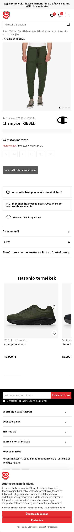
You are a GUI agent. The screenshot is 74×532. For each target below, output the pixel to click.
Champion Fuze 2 (15, 344)
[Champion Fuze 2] (31, 311)
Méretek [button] (22, 145)
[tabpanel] (37, 77)
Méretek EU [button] (9, 145)
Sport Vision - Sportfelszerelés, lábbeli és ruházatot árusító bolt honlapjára (35, 33)
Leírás (6, 242)
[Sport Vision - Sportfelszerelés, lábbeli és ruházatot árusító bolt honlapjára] (6, 15)
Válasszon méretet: (16, 140)
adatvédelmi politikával (34, 400)
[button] (37, 24)
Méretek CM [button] (37, 145)
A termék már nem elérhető (20, 170)
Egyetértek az (27, 400)
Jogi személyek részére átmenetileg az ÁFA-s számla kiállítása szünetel (37, 4)
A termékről (11, 231)
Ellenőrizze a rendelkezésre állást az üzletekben (35, 252)
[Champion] (62, 120)
